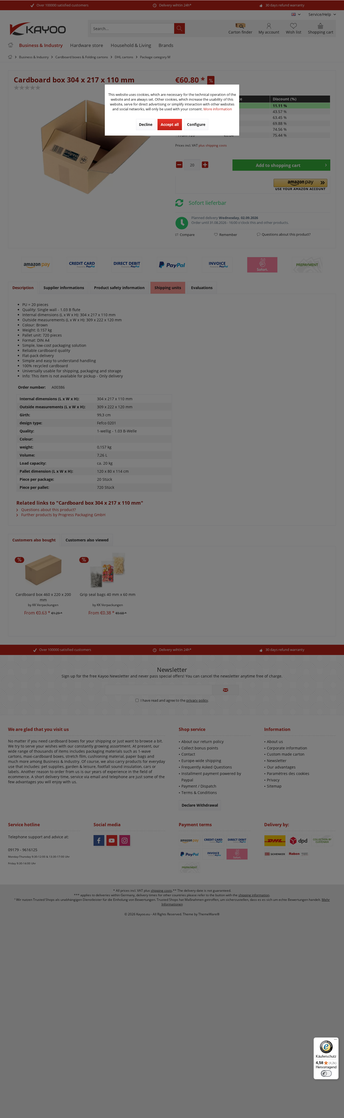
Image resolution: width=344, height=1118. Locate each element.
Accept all (170, 124)
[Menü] (335, 1040)
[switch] (326, 1073)
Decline (145, 124)
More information (217, 109)
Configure (196, 124)
